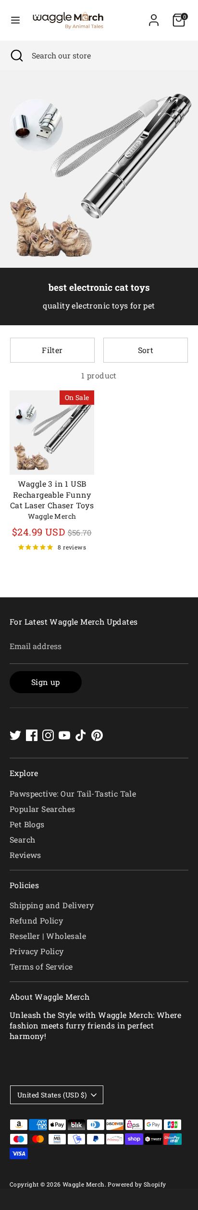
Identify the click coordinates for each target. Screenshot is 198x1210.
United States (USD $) (52, 1094)
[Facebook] (31, 735)
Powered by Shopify (137, 1184)
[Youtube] (64, 735)
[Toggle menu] (15, 20)
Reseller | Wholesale (48, 936)
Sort (146, 350)
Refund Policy (36, 920)
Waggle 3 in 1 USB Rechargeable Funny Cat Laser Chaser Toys (52, 494)
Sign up (45, 682)
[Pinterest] (97, 735)
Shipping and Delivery (52, 905)
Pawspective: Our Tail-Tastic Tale (73, 793)
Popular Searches (42, 809)
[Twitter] (15, 735)
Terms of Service (41, 966)
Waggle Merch (83, 1184)
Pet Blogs (27, 824)
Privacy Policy (37, 951)
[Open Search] (16, 56)
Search (22, 839)
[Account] (153, 16)
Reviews (25, 855)
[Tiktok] (81, 735)
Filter (52, 350)
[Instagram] (48, 735)
